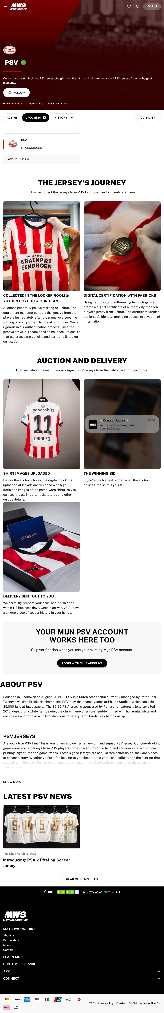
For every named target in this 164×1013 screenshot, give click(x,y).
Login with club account (82, 663)
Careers (8, 949)
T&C (91, 1003)
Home (6, 103)
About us (9, 935)
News (7, 945)
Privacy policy (105, 1003)
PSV (66, 103)
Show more (12, 781)
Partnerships (11, 940)
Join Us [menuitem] (151, 6)
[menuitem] (5, 6)
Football (19, 103)
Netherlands (36, 103)
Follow (19, 92)
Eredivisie (53, 103)
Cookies (120, 1003)
